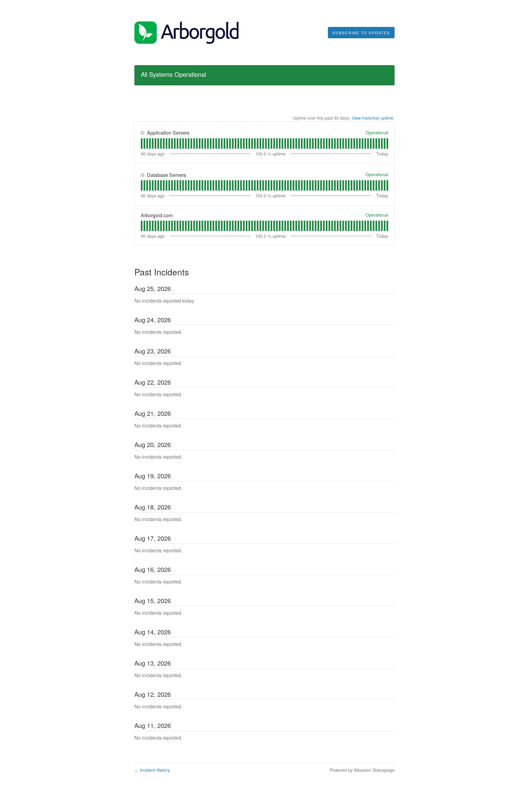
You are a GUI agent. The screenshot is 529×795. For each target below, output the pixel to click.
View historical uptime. (373, 118)
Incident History (152, 770)
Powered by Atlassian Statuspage (362, 770)
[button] (361, 33)
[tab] (141, 143)
